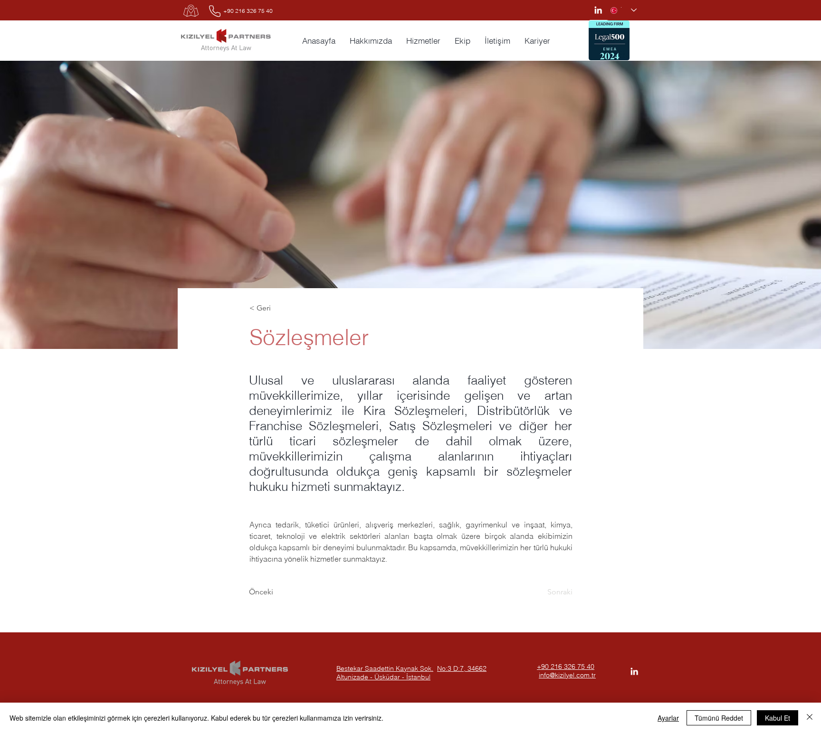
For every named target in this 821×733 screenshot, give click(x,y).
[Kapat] (809, 717)
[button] (537, 41)
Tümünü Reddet (719, 718)
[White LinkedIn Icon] (598, 10)
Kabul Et (777, 718)
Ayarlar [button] (668, 718)
